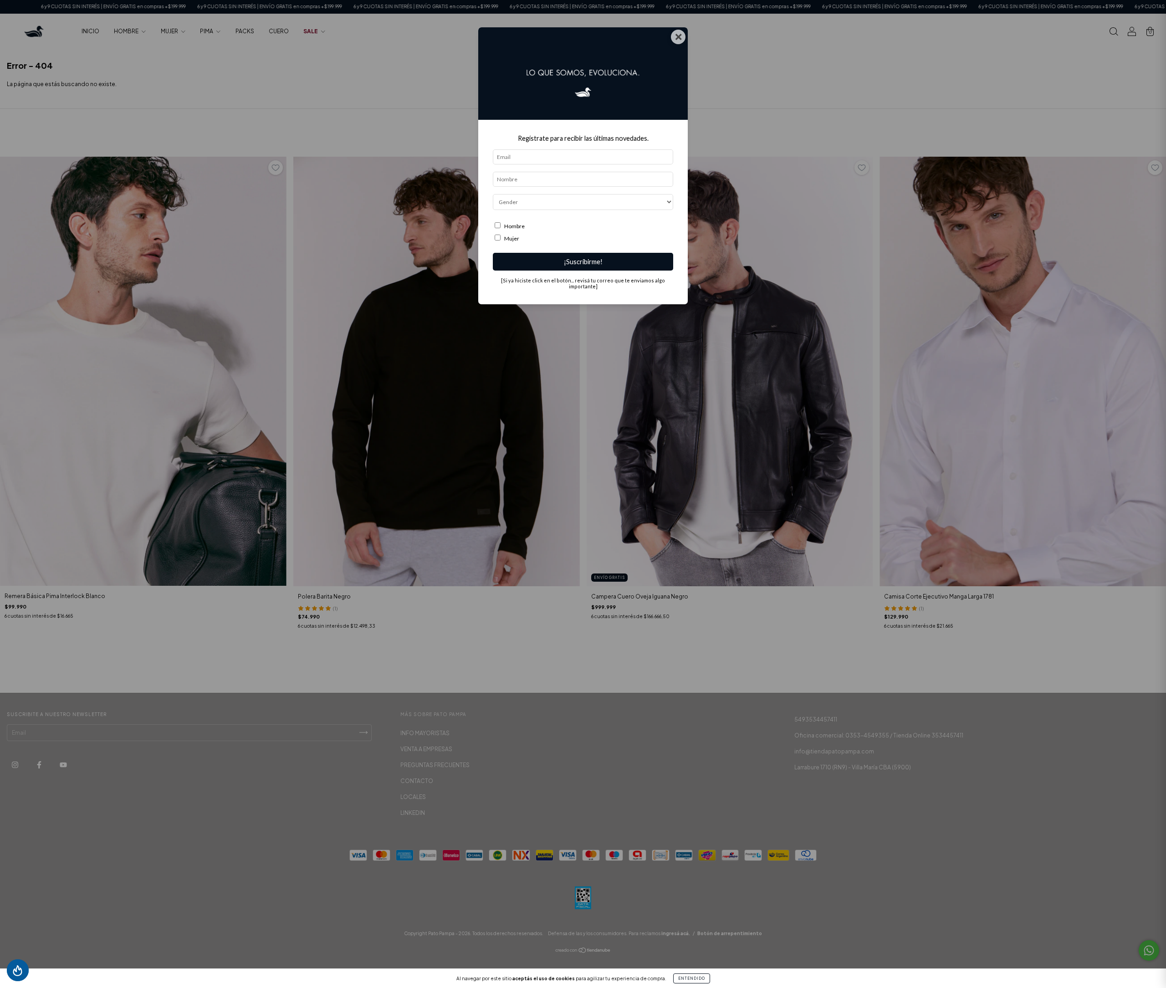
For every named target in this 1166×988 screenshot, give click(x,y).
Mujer (511, 238)
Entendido (691, 978)
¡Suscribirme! (583, 262)
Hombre (514, 226)
